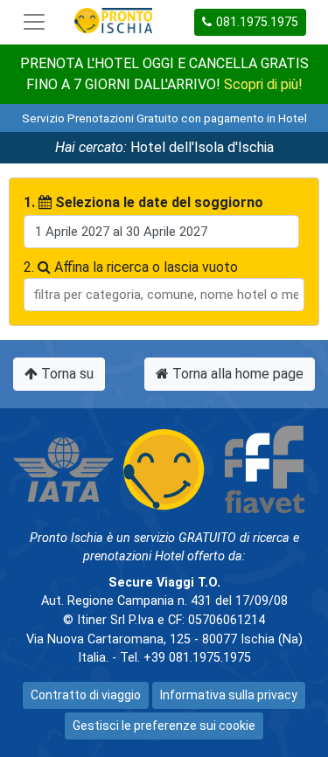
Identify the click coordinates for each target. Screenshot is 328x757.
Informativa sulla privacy (228, 695)
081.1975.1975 (257, 22)
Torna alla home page (236, 373)
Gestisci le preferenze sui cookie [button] (164, 726)
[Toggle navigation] (34, 21)
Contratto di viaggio (86, 695)
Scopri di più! (263, 84)
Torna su (66, 373)
